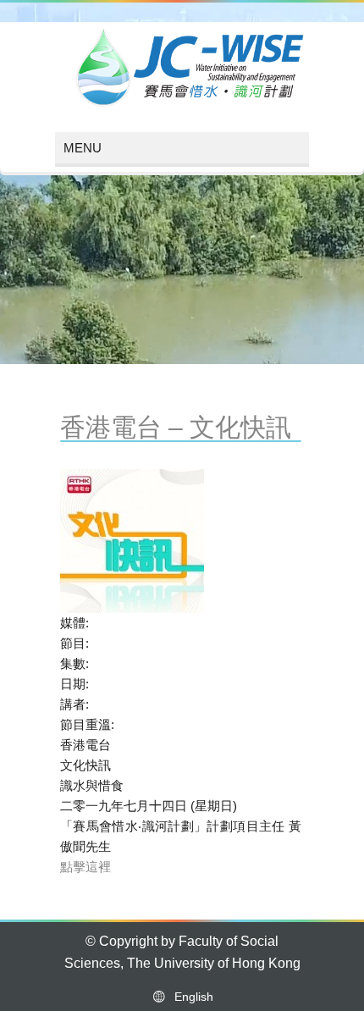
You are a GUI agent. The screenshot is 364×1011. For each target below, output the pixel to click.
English (190, 996)
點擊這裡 (85, 866)
